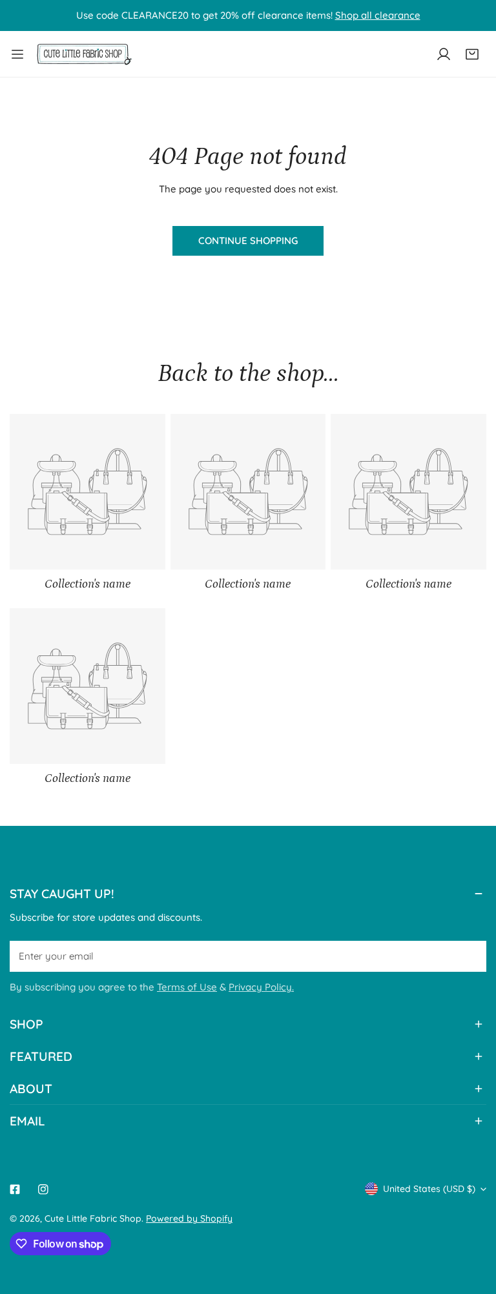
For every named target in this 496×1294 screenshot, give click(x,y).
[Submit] (469, 955)
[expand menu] (17, 54)
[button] (472, 54)
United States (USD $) (429, 1189)
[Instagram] (43, 1189)
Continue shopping (248, 240)
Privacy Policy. (261, 987)
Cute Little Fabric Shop (93, 1218)
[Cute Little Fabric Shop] (84, 54)
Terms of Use (187, 987)
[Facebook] (15, 1189)
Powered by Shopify (189, 1218)
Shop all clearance (377, 15)
